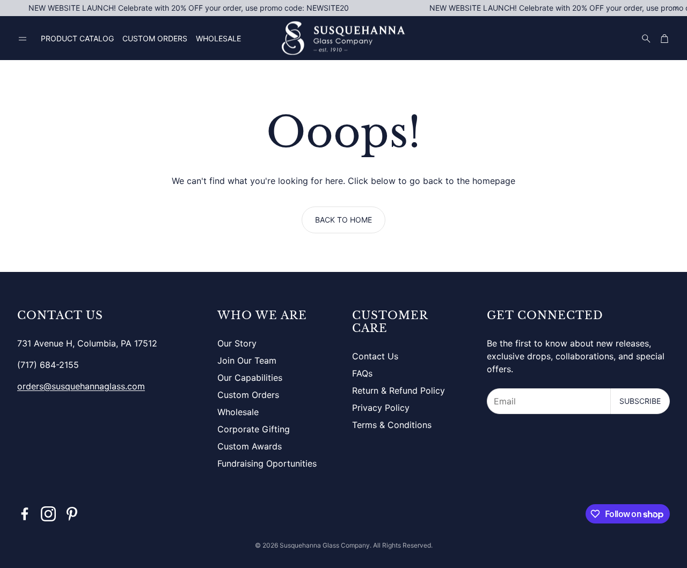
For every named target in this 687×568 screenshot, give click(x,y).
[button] (22, 38)
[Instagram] (48, 513)
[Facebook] (24, 513)
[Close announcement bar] (676, 8)
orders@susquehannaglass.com (81, 386)
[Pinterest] (71, 513)
